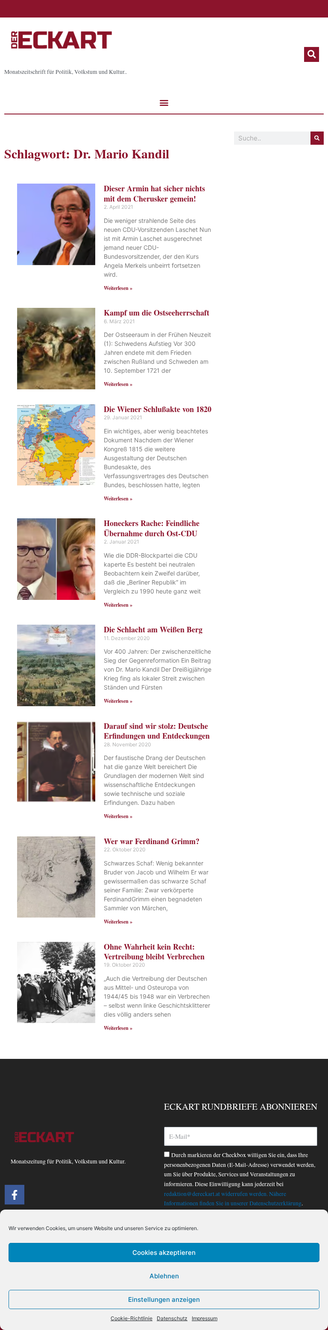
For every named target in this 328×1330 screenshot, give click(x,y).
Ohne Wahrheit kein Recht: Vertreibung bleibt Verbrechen (154, 951)
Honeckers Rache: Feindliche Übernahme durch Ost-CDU (151, 527)
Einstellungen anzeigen (164, 1299)
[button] (311, 54)
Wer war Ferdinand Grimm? (151, 841)
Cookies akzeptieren (164, 1252)
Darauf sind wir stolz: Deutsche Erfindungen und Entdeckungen (157, 730)
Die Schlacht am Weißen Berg (153, 629)
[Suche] (317, 138)
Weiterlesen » (118, 288)
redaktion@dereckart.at (192, 1194)
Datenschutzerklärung (275, 1203)
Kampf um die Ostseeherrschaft (156, 312)
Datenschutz (172, 1318)
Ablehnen (164, 1276)
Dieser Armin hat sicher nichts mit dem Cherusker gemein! (154, 193)
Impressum (204, 1318)
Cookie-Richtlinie (131, 1318)
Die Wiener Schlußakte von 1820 (157, 409)
